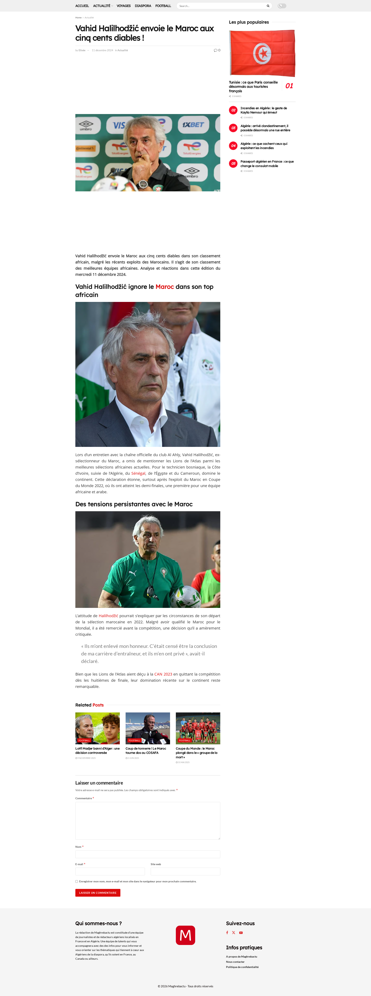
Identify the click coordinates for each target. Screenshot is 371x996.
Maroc (165, 286)
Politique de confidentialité (242, 967)
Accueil (82, 6)
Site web (156, 864)
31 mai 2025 (184, 762)
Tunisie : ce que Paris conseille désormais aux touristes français (253, 86)
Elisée (82, 50)
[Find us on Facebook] (227, 933)
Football (163, 6)
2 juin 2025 (133, 758)
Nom (79, 847)
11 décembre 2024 (102, 50)
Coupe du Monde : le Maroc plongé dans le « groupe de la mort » (196, 752)
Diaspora (143, 6)
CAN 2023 (162, 674)
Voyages (124, 6)
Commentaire (84, 798)
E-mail (80, 864)
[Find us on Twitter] (233, 932)
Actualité (101, 6)
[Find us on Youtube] (241, 933)
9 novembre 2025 (86, 758)
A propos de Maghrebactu (241, 956)
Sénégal (138, 473)
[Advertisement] (147, 85)
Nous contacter (235, 961)
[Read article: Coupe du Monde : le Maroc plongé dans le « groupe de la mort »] (198, 728)
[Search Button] (268, 5)
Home (78, 17)
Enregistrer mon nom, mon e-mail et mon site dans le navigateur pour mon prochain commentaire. (137, 881)
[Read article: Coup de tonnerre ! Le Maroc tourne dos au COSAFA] (148, 728)
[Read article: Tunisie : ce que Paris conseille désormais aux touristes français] (262, 53)
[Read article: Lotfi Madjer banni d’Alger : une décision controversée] (97, 728)
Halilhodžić (108, 615)
